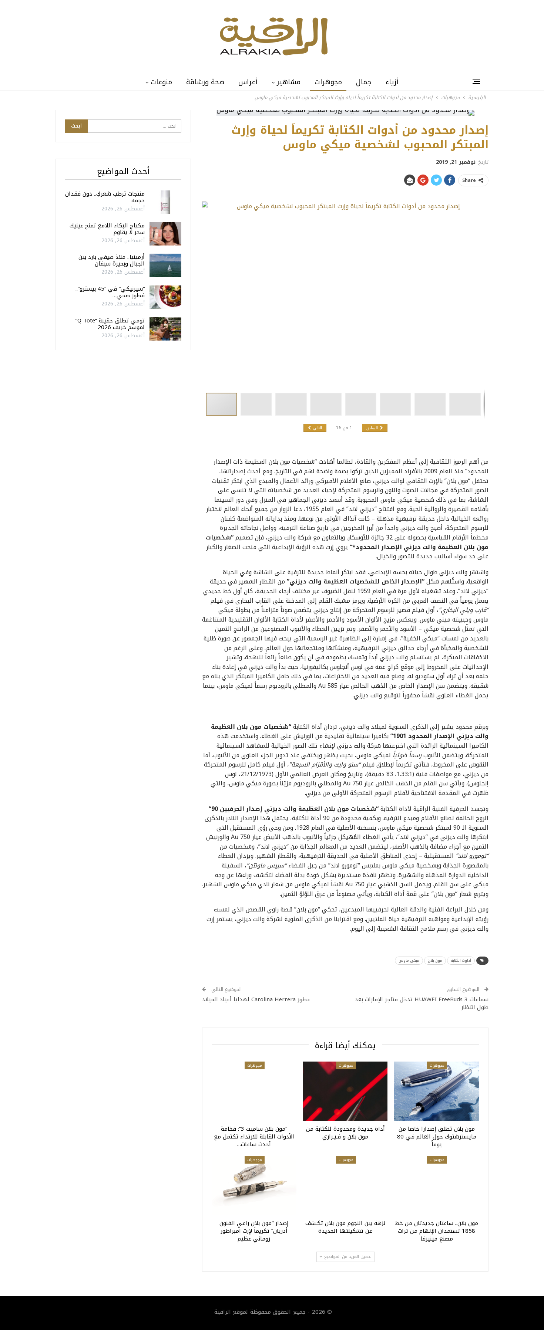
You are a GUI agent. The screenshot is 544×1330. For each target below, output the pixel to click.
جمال (364, 82)
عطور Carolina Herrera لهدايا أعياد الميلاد (256, 999)
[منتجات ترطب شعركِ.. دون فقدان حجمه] (165, 202)
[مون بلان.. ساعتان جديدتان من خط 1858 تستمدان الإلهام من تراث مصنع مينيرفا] (436, 1185)
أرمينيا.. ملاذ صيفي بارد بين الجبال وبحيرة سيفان (111, 260)
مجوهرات (328, 82)
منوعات (161, 82)
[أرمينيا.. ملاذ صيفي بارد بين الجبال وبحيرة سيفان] (165, 265)
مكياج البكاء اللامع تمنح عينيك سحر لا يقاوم (107, 228)
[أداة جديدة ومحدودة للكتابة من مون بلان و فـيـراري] (345, 1091)
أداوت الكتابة (461, 960)
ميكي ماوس (409, 960)
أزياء (392, 82)
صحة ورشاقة (205, 82)
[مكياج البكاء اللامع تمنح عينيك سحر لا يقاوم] (165, 234)
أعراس (248, 82)
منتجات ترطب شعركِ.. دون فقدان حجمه (105, 197)
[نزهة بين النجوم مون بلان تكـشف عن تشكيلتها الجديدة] (345, 1185)
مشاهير (288, 82)
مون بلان (435, 960)
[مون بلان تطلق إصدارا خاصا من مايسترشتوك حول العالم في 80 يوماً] (436, 1091)
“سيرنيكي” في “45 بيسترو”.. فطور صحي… (110, 292)
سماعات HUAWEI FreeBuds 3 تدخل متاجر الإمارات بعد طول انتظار (421, 1003)
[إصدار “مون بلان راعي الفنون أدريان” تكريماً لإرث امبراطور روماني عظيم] (254, 1185)
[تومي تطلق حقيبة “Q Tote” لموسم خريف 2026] (165, 329)
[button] (258, 404)
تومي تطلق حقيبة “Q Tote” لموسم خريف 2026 (110, 323)
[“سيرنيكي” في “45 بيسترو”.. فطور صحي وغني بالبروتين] (165, 297)
